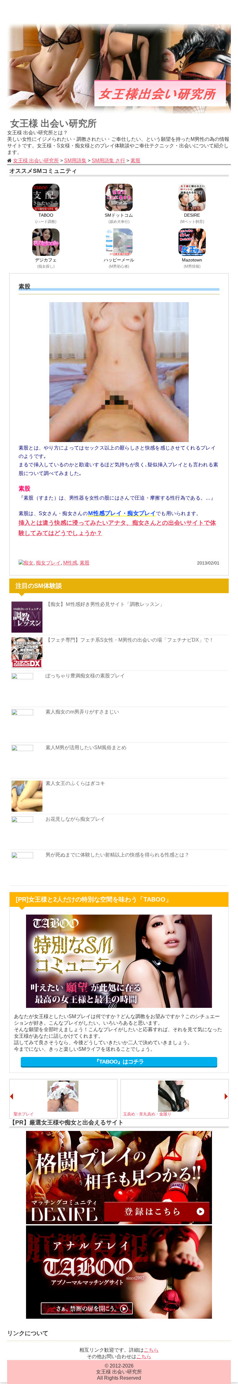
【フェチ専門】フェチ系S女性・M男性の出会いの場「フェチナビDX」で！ (130, 640)
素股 (85, 562)
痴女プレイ (48, 562)
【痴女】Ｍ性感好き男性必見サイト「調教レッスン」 (105, 604)
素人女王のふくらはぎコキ (75, 783)
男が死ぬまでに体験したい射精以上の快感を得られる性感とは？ (117, 854)
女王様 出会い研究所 (53, 123)
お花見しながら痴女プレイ (75, 819)
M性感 (70, 562)
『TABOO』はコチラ (119, 1062)
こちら (151, 1350)
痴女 (28, 562)
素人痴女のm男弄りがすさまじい (82, 711)
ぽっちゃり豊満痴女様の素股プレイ (85, 675)
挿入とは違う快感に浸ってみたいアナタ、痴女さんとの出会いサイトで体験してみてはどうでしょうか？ (117, 527)
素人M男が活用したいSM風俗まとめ (86, 747)
